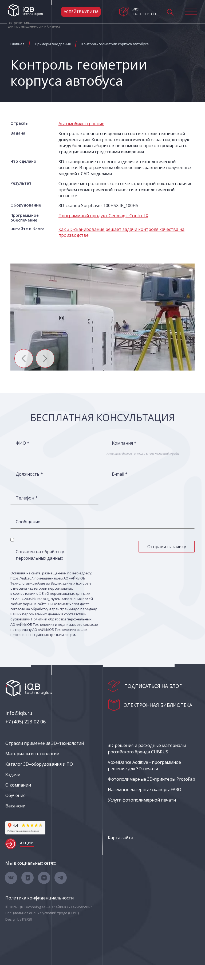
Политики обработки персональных (61, 619)
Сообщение (28, 522)
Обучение (15, 795)
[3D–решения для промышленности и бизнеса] (25, 10)
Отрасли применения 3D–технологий (44, 743)
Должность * (29, 474)
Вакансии (15, 806)
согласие (90, 624)
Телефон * (27, 498)
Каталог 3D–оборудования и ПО (39, 764)
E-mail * (120, 474)
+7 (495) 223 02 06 (25, 721)
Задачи (12, 774)
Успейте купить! (81, 11)
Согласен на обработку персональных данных (40, 555)
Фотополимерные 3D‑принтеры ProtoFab (151, 779)
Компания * (124, 443)
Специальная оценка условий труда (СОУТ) (42, 912)
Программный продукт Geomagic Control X (103, 216)
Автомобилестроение (81, 124)
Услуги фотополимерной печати (142, 800)
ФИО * (22, 443)
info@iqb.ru (18, 713)
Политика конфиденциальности (39, 898)
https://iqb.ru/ (21, 578)
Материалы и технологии (32, 754)
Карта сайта (120, 838)
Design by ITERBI (18, 919)
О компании (18, 785)
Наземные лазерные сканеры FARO (144, 789)
